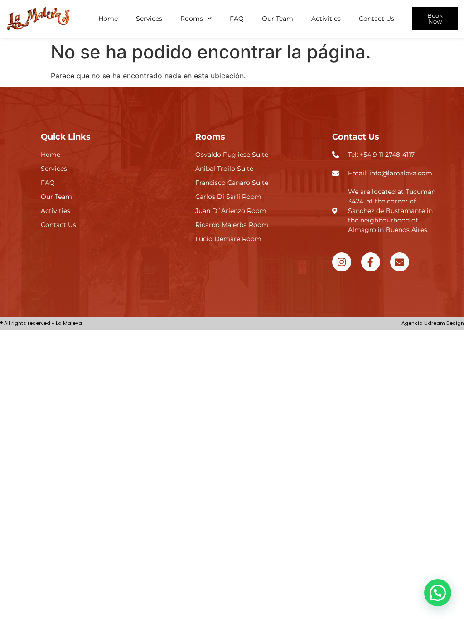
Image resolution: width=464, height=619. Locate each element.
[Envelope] (399, 261)
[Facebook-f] (370, 261)
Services (149, 19)
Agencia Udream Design (432, 323)
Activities (326, 19)
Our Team (277, 19)
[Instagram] (341, 261)
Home (108, 19)
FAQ (237, 19)
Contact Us (376, 19)
